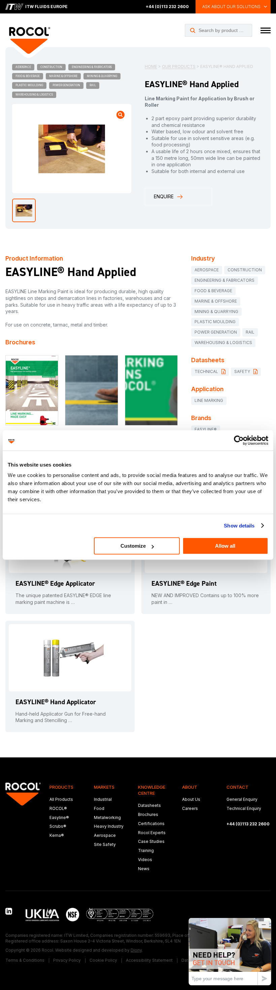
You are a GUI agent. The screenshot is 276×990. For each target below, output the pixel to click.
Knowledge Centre (151, 790)
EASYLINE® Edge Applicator (55, 583)
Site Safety (105, 844)
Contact (237, 787)
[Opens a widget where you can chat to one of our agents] (230, 951)
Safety (242, 371)
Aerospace (105, 835)
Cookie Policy (103, 960)
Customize (133, 546)
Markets (104, 787)
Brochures (148, 814)
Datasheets (149, 805)
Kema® (56, 835)
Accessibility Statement (149, 960)
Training (146, 850)
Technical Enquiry (244, 808)
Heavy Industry (109, 826)
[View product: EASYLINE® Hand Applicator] (70, 657)
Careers (190, 808)
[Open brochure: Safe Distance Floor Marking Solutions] (151, 390)
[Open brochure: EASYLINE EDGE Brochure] (91, 390)
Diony (136, 950)
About (189, 787)
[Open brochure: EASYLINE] (31, 390)
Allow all (225, 546)
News (143, 868)
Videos (145, 859)
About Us (191, 799)
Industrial (103, 799)
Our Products (179, 66)
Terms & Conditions (24, 960)
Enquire (164, 196)
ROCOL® (58, 808)
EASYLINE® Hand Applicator (55, 701)
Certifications (151, 823)
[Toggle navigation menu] (265, 30)
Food (99, 808)
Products (61, 787)
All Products (61, 799)
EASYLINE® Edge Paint (184, 583)
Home (151, 66)
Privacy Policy (67, 960)
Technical (206, 371)
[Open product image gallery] (120, 115)
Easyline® (59, 817)
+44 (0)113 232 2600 (167, 6)
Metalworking (107, 817)
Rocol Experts (152, 832)
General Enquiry (242, 799)
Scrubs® (57, 826)
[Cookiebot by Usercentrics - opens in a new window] (238, 440)
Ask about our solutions (231, 6)
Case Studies (151, 841)
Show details (239, 525)
